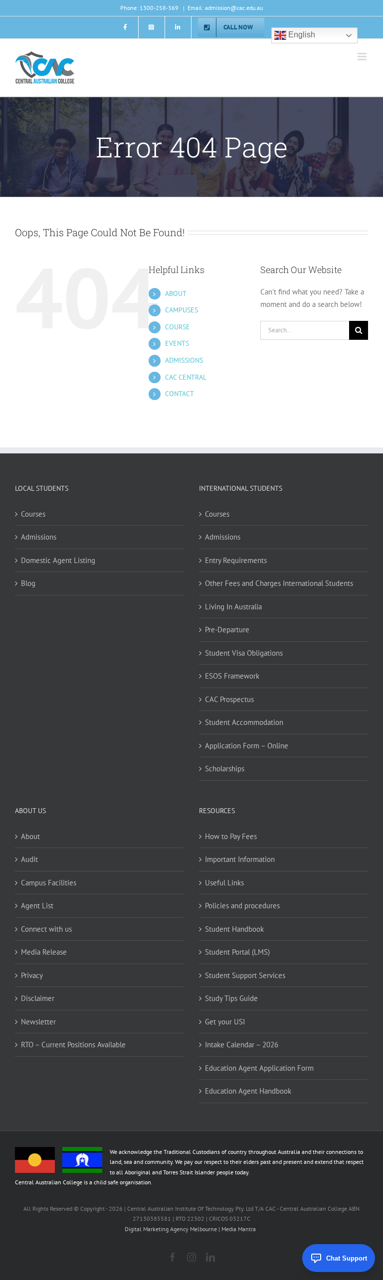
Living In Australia (233, 606)
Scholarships (224, 768)
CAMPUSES (181, 309)
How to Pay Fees (231, 836)
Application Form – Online (246, 745)
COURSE (177, 326)
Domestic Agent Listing (58, 560)
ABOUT (176, 293)
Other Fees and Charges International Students (279, 583)
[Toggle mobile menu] (363, 56)
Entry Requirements (236, 560)
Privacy (32, 975)
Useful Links (224, 882)
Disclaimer (37, 998)
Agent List (37, 905)
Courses (33, 514)
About (30, 836)
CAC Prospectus (229, 699)
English (300, 35)
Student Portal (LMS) (237, 952)
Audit (29, 859)
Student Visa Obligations (244, 653)
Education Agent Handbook (248, 1091)
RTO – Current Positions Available (73, 1044)
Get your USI (225, 1021)
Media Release (44, 952)
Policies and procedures (242, 905)
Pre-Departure (227, 629)
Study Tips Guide (231, 998)
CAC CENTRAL (185, 377)
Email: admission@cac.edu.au (225, 7)
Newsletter (38, 1021)
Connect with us (46, 929)
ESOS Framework (232, 676)
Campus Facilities (48, 882)
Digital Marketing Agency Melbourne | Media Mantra (190, 1229)
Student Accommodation (244, 722)
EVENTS (177, 343)
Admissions (38, 537)
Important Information (240, 859)
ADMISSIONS (184, 360)
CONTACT (179, 393)
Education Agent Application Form (259, 1068)
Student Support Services (245, 975)
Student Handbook (234, 929)
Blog (28, 583)
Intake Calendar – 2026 (241, 1044)
